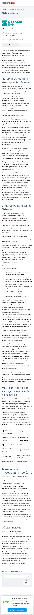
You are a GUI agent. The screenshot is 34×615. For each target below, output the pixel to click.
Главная (4, 9)
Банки (12, 9)
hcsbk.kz (20, 445)
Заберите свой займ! (17, 610)
